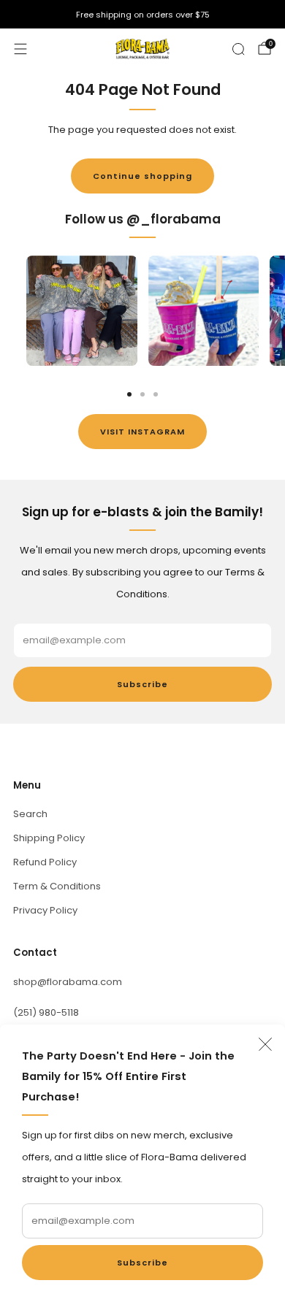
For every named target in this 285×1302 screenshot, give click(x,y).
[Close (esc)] (265, 1044)
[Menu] (20, 49)
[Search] (238, 49)
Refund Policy (45, 862)
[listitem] (142, 14)
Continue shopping (142, 176)
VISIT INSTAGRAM (142, 431)
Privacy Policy (45, 910)
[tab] (129, 394)
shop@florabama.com (67, 982)
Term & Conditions (57, 886)
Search (30, 814)
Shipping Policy (49, 838)
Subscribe (142, 1262)
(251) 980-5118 (46, 1012)
